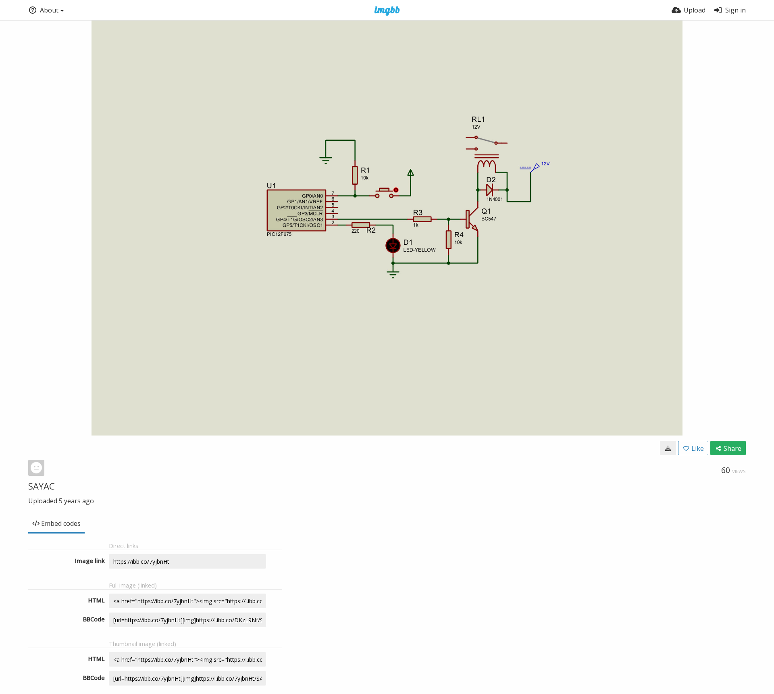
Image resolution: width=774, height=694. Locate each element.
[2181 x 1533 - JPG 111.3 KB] (668, 448)
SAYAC (41, 486)
